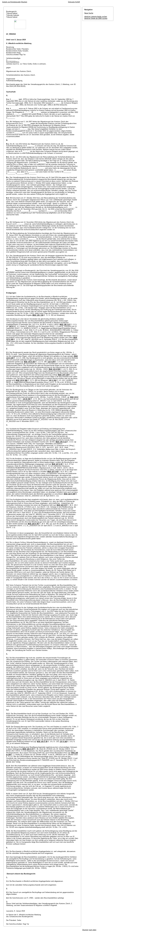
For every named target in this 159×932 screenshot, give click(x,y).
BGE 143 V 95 (42, 741)
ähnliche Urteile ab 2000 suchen (95, 18)
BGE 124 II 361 (33, 524)
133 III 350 (26, 399)
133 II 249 (51, 362)
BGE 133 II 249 (54, 369)
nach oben (92, 930)
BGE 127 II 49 (57, 464)
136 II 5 (11, 326)
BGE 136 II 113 (61, 442)
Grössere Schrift (74, 2)
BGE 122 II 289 (69, 494)
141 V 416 (52, 380)
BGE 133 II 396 (21, 380)
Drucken (24, 2)
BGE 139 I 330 (38, 315)
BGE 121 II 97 (62, 505)
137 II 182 (63, 741)
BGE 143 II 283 (29, 362)
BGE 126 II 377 (28, 749)
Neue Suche (88, 13)
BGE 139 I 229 (63, 375)
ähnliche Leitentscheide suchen (95, 17)
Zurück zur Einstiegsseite (11, 2)
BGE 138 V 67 (65, 324)
